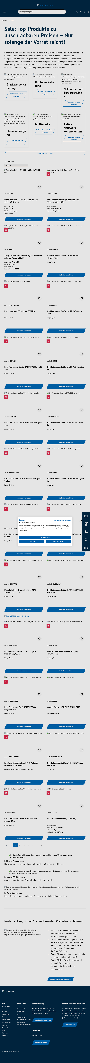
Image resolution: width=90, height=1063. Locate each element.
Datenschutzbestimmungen (62, 520)
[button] (23, 520)
